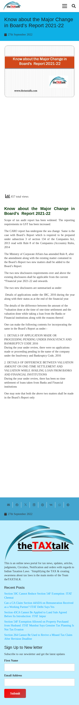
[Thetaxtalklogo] (12, 6)
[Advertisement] (39, 149)
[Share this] (17, 505)
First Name (11, 660)
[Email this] (8, 505)
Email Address (13, 675)
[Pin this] (42, 505)
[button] (64, 6)
